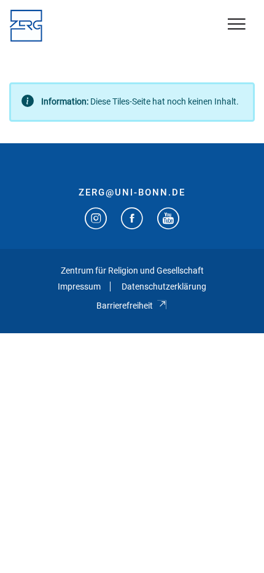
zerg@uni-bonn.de (132, 192)
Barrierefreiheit (124, 305)
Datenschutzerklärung (164, 286)
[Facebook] (132, 220)
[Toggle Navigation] (237, 25)
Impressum (79, 286)
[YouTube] (168, 220)
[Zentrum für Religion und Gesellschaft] (25, 25)
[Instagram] (96, 220)
